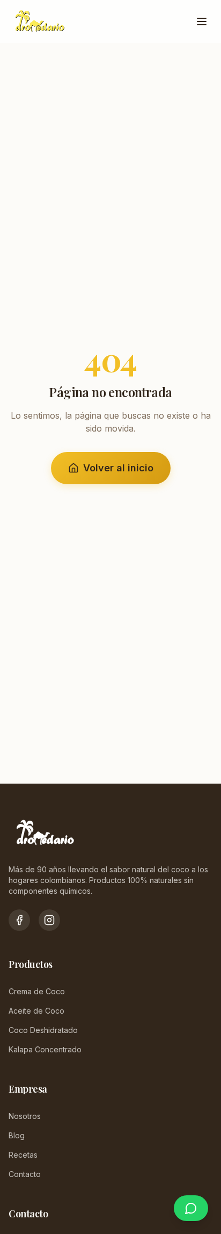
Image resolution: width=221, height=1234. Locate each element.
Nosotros (25, 1116)
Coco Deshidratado (43, 1030)
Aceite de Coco (36, 1010)
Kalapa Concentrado (45, 1049)
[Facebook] (19, 920)
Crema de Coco (37, 991)
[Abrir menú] (201, 21)
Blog (17, 1135)
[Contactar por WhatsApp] (191, 1208)
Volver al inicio (118, 467)
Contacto (25, 1174)
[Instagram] (49, 920)
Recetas (23, 1154)
